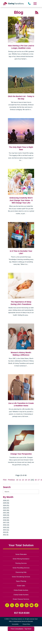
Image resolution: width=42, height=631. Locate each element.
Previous (11, 480)
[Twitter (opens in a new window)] (12, 605)
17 (39, 480)
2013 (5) (5, 532)
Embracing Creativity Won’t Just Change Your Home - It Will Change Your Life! (21, 200)
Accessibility (15, 624)
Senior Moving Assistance (21, 559)
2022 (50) (6, 510)
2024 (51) (6, 505)
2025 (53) (6, 503)
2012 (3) (5, 535)
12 (23, 480)
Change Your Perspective (21, 454)
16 (36, 480)
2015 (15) (6, 527)
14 (29, 480)
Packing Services (21, 563)
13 (26, 480)
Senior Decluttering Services (21, 576)
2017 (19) (6, 522)
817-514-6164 (21, 613)
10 (17, 480)
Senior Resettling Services (21, 568)
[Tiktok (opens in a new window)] (36, 605)
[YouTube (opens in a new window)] (32, 605)
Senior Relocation (21, 554)
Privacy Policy (26, 624)
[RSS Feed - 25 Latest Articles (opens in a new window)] (36, 12)
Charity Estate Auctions (21, 594)
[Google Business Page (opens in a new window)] (27, 605)
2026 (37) (6, 500)
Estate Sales (21, 585)
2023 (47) (6, 508)
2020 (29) (6, 515)
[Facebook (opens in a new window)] (7, 605)
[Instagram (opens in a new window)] (22, 605)
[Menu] (35, 3)
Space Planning (21, 581)
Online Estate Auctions (21, 590)
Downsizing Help (21, 572)
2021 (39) (6, 513)
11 (20, 480)
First (4, 480)
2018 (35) (6, 520)
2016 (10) (6, 525)
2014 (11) (6, 530)
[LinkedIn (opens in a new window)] (17, 605)
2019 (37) (6, 517)
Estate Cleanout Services (21, 599)
